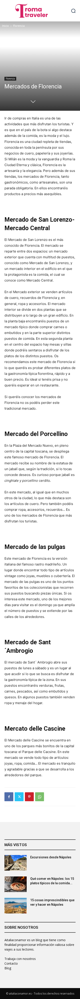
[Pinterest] (29, 796)
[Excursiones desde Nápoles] (15, 863)
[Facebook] (8, 796)
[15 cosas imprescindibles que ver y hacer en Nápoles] (15, 905)
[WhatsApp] (39, 796)
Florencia (19, 26)
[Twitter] (19, 796)
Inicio (5, 26)
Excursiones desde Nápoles (50, 857)
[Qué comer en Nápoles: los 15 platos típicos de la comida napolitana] (15, 884)
